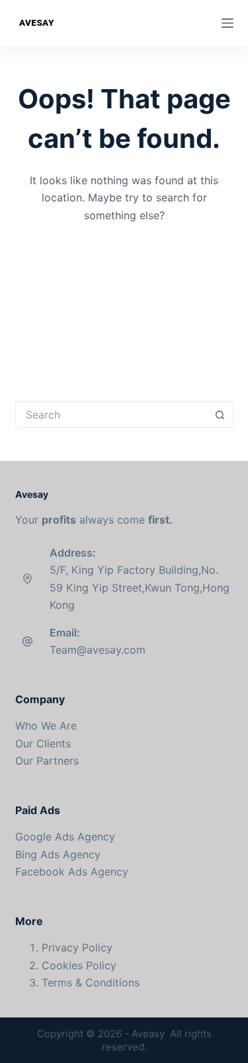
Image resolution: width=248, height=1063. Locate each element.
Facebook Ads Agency (71, 871)
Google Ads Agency (65, 836)
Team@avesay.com (97, 649)
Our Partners (47, 760)
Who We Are (46, 725)
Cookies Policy (79, 965)
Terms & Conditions (91, 982)
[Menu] (227, 23)
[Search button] (220, 414)
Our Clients (43, 743)
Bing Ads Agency (58, 854)
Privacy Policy (77, 947)
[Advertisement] (124, 302)
